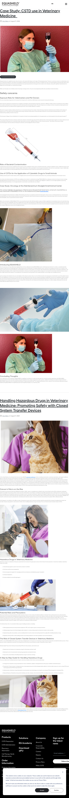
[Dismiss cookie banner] (62, 772)
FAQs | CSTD (40, 765)
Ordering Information (8, 767)
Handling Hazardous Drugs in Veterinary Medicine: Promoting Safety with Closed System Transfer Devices (34, 405)
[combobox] (52, 3)
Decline (56, 790)
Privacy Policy (40, 762)
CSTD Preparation (7, 741)
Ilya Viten (6, 21)
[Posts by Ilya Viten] (1, 21)
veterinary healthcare (30, 477)
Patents (38, 755)
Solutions (23, 738)
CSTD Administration (8, 745)
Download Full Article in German (8, 76)
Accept (42, 790)
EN (52, 4)
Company (41, 738)
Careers (38, 751)
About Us (39, 742)
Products (6, 737)
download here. (44, 191)
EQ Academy (25, 743)
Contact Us (39, 758)
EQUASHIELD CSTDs (22, 710)
